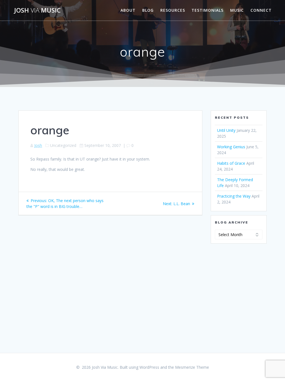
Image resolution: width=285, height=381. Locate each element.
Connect (261, 10)
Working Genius (231, 146)
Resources (172, 10)
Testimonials (207, 10)
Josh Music (37, 10)
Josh (38, 145)
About (128, 10)
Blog (148, 10)
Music (237, 10)
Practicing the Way (233, 196)
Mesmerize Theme (192, 367)
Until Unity (226, 130)
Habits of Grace (231, 163)
